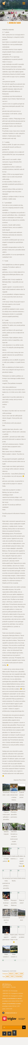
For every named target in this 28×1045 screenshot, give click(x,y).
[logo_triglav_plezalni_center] (14, 1017)
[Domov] (14, 1033)
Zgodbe (21, 974)
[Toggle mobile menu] (24, 3)
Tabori (16, 974)
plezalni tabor (19, 976)
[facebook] (4, 1033)
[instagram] (9, 1033)
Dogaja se (11, 974)
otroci (12, 976)
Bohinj (7, 976)
